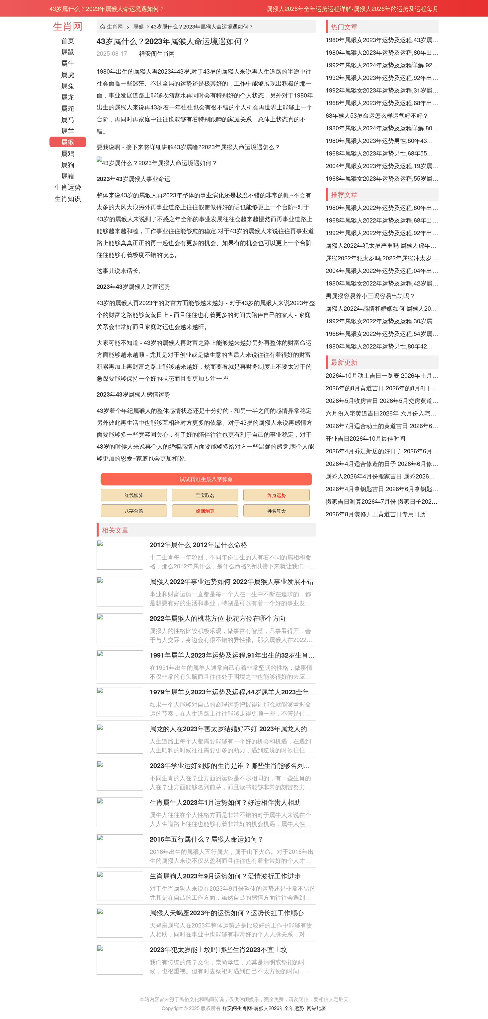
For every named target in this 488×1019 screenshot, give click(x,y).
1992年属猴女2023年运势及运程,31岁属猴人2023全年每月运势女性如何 (382, 90)
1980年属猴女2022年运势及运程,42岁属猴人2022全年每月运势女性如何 (382, 283)
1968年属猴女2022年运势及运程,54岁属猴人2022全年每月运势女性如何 (382, 333)
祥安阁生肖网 (157, 53)
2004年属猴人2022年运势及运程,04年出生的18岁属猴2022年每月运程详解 (382, 270)
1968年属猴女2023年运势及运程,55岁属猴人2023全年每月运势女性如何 (382, 178)
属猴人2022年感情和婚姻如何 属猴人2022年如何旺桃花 (382, 308)
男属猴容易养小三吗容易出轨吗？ (370, 295)
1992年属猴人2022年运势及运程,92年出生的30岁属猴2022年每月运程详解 (382, 232)
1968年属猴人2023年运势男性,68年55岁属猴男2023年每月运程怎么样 (382, 153)
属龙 (67, 96)
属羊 (67, 130)
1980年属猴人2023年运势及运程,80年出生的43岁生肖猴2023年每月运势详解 (382, 52)
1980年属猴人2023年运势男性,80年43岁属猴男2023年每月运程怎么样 (382, 140)
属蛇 (67, 108)
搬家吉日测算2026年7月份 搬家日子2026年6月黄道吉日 (382, 501)
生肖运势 (67, 187)
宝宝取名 (205, 495)
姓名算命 (276, 510)
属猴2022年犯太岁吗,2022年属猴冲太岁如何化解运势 (382, 257)
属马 (67, 119)
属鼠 (67, 51)
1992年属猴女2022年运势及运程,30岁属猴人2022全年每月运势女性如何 (382, 320)
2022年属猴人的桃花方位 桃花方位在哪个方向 (218, 618)
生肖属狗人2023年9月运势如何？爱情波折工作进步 (225, 875)
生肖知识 (67, 198)
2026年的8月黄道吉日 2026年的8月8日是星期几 (382, 387)
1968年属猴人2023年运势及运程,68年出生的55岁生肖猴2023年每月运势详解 (382, 102)
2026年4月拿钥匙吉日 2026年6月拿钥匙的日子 (382, 488)
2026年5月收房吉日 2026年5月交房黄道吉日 (382, 400)
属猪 (67, 175)
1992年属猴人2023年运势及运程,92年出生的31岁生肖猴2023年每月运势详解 (382, 77)
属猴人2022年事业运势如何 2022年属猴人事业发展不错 (232, 581)
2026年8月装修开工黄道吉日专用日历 (376, 513)
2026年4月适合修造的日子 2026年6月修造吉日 (382, 463)
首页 (67, 40)
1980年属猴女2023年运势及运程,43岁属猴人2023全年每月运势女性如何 (382, 39)
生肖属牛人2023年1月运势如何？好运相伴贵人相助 (225, 802)
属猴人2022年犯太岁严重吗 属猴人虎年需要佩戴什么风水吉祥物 (382, 245)
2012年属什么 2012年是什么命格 (198, 544)
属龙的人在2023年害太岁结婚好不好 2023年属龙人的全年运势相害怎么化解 (261, 728)
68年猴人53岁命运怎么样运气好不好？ (377, 115)
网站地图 (317, 1007)
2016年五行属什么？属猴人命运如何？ (207, 839)
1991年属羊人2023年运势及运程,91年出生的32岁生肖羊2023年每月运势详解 (265, 655)
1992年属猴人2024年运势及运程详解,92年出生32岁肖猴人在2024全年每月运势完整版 (382, 64)
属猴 (67, 142)
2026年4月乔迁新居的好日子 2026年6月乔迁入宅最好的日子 (382, 450)
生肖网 (68, 26)
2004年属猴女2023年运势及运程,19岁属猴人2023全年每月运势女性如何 (382, 165)
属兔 (67, 85)
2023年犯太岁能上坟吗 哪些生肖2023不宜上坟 (222, 949)
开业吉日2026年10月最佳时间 (365, 438)
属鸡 (67, 153)
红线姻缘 (133, 495)
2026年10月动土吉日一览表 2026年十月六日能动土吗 (382, 375)
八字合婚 (133, 510)
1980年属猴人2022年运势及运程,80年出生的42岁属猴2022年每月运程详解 (382, 207)
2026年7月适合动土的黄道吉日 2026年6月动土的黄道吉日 (382, 425)
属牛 (67, 63)
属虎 (67, 74)
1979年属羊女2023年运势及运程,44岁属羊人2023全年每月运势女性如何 (256, 691)
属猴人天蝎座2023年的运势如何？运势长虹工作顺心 (227, 912)
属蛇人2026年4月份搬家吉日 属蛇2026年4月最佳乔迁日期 (382, 476)
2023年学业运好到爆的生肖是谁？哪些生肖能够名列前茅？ (237, 765)
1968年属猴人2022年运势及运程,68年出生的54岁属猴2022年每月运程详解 (382, 220)
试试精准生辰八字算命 (206, 479)
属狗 (67, 164)
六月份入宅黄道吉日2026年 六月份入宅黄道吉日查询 (382, 413)
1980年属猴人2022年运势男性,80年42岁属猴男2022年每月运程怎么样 (382, 346)
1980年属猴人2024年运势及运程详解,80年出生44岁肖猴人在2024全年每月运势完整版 (382, 127)
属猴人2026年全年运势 (279, 1007)
